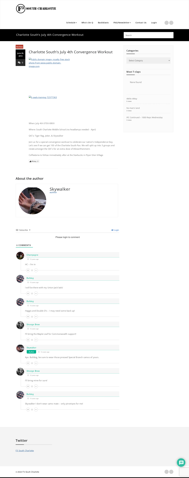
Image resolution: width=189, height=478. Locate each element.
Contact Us (141, 22)
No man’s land (133, 108)
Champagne (32, 254)
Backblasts (103, 22)
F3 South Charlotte (25, 450)
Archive (19, 46)
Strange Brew (33, 324)
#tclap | (34, 161)
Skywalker (31, 347)
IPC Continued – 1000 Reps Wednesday (144, 117)
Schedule (70, 22)
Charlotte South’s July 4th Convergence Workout (71, 51)
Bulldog (30, 278)
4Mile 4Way (131, 98)
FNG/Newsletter (121, 22)
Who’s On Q (87, 22)
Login (154, 22)
